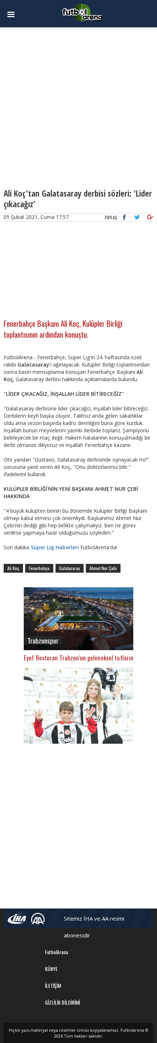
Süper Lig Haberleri (55, 547)
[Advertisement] (78, 107)
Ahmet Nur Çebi (103, 568)
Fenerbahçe (39, 568)
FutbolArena (56, 952)
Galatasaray (69, 568)
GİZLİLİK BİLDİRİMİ (62, 1002)
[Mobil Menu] (15, 14)
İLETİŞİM (53, 985)
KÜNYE (51, 968)
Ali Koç (13, 568)
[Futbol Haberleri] (82, 12)
